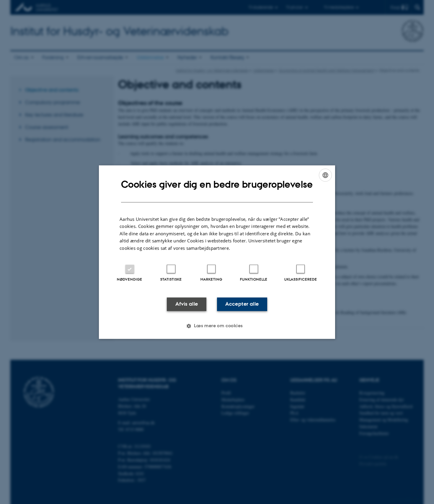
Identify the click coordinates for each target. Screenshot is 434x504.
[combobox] (325, 175)
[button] (217, 325)
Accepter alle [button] (242, 304)
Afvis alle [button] (186, 304)
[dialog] (217, 252)
